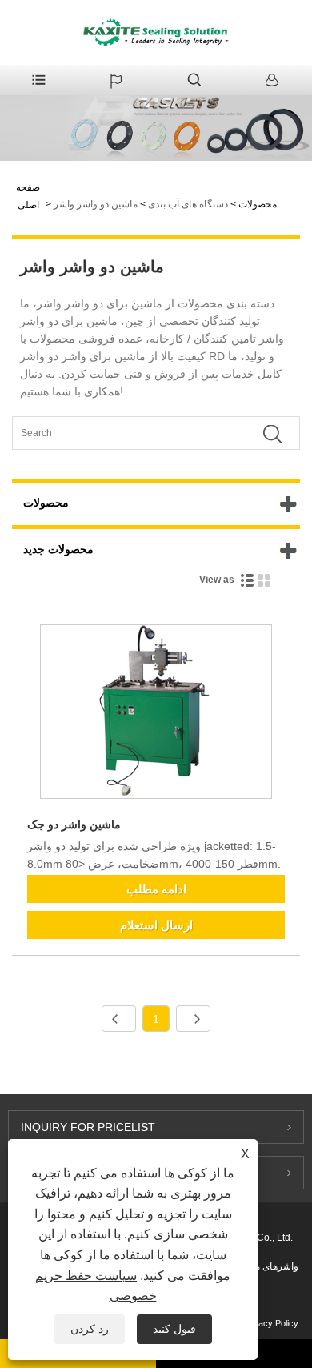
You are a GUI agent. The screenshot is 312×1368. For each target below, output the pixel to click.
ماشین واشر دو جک (74, 824)
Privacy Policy (270, 1323)
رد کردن (89, 1328)
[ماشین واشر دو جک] (156, 714)
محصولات (257, 204)
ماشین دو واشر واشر (96, 204)
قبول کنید (174, 1328)
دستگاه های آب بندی (188, 204)
